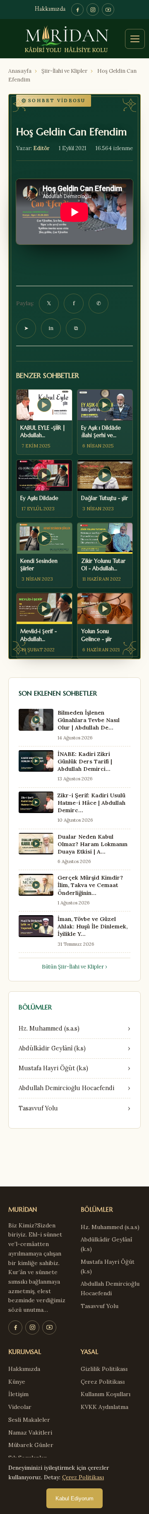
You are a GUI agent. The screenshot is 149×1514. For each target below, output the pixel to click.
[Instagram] (93, 9)
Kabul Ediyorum (74, 1498)
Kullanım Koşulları (105, 1394)
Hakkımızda (50, 9)
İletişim (18, 1394)
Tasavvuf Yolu (99, 1306)
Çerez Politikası (103, 1381)
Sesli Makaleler (29, 1419)
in (50, 328)
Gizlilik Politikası (104, 1369)
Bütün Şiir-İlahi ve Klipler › (74, 966)
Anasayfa (19, 70)
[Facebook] (77, 9)
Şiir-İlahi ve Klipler (64, 70)
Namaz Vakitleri (30, 1432)
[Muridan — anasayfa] (74, 38)
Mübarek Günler (30, 1445)
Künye (16, 1381)
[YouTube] (108, 9)
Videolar (19, 1407)
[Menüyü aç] (135, 39)
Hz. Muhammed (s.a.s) (110, 1227)
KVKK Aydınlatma (104, 1407)
